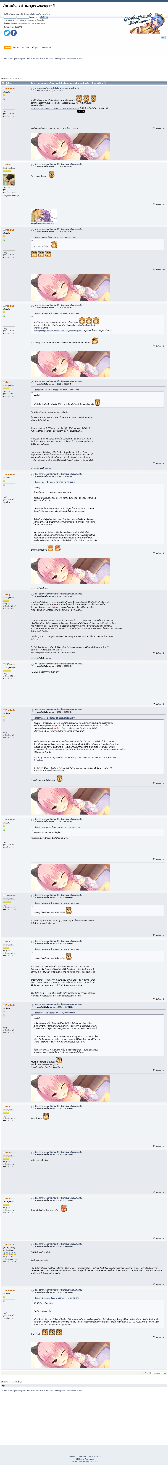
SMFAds (79, 1459)
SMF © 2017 (83, 1456)
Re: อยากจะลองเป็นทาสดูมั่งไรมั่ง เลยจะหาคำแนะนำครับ (58, 164)
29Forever (10, 664)
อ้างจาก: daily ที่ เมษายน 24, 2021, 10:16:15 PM (55, 718)
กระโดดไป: (146, 1373)
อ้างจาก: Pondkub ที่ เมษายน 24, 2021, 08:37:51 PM (57, 313)
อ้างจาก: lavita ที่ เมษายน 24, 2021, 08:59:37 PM (55, 237)
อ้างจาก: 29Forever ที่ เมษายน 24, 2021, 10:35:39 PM (57, 827)
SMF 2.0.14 (73, 1456)
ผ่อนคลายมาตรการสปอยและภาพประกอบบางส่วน (26, 23)
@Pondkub (35, 639)
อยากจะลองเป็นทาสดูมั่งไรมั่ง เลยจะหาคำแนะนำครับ (57, 88)
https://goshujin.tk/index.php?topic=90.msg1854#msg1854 (55, 108)
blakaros (9, 1244)
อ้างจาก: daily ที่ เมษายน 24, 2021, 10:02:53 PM (55, 482)
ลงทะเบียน (46, 14)
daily (7, 382)
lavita (8, 164)
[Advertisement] (84, 68)
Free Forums (89, 1459)
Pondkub (10, 88)
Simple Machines (94, 1456)
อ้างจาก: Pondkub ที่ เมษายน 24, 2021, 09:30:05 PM (57, 390)
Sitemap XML (88, 1462)
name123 (10, 1152)
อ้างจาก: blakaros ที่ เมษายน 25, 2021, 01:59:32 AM (57, 1298)
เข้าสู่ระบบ (34, 14)
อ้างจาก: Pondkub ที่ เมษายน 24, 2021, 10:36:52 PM (57, 903)
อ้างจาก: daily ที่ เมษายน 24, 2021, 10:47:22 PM (55, 1013)
